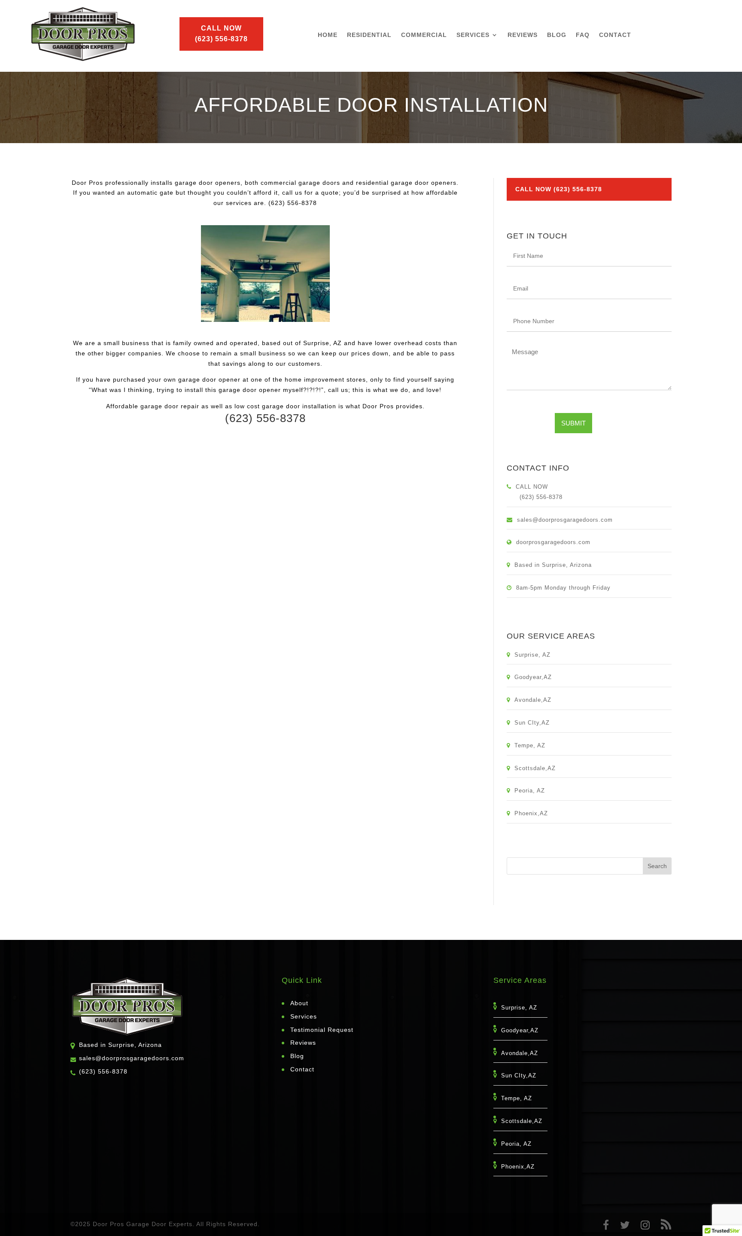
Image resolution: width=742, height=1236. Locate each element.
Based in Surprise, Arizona (120, 1044)
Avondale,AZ (535, 700)
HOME (328, 35)
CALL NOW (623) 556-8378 (558, 189)
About (299, 1003)
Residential (369, 35)
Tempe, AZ (532, 745)
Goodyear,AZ (536, 677)
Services (473, 35)
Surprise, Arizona (567, 565)
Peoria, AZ (532, 790)
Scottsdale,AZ (538, 768)
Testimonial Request (321, 1029)
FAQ (583, 35)
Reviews (523, 35)
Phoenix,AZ (534, 813)
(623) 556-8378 (103, 1071)
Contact (615, 35)
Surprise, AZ (535, 655)
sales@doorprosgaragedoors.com (565, 520)
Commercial (424, 35)
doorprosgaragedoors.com (553, 542)
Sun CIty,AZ (535, 722)
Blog (556, 35)
